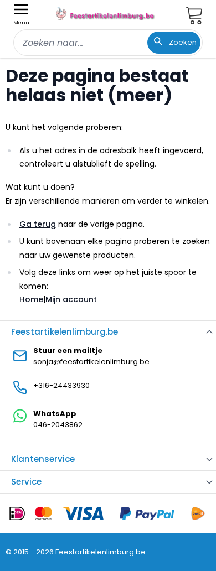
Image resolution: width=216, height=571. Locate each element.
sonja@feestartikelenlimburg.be (91, 361)
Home (31, 299)
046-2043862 (58, 424)
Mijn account (71, 299)
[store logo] (106, 13)
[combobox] (108, 42)
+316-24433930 (61, 385)
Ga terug (37, 224)
